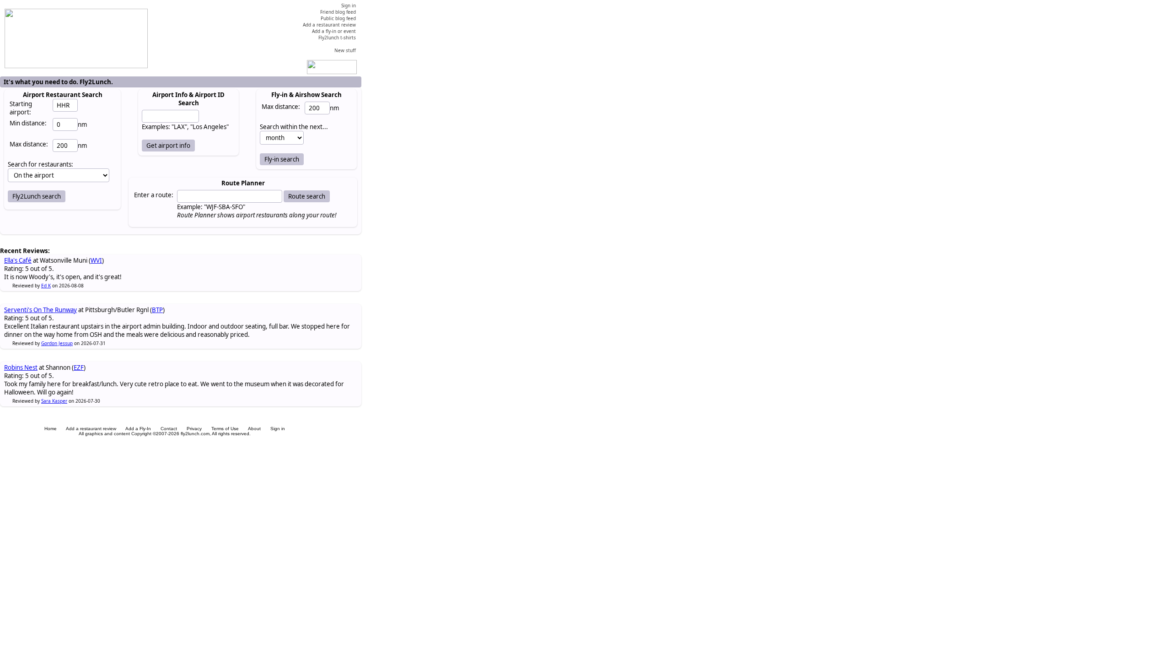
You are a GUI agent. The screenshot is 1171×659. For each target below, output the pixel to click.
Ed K (46, 285)
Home (50, 428)
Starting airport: (21, 108)
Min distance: (28, 123)
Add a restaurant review (91, 428)
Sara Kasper (54, 401)
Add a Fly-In (138, 428)
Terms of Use (225, 428)
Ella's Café (18, 260)
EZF (79, 367)
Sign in (277, 428)
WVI (96, 260)
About (254, 428)
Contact (169, 428)
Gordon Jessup (57, 343)
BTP (157, 310)
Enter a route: (153, 195)
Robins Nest (21, 367)
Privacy (194, 428)
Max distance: (29, 144)
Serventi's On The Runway (40, 310)
